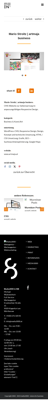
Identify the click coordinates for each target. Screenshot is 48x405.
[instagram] (10, 167)
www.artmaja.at (11, 154)
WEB (30, 242)
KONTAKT (32, 269)
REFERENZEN (33, 258)
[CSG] (13, 199)
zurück (28, 18)
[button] (6, 209)
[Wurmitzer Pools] (34, 199)
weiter (38, 18)
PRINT (30, 252)
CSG (6, 216)
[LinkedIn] (32, 91)
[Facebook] (19, 91)
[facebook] (5, 167)
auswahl (7, 219)
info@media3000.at (14, 321)
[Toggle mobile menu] (42, 4)
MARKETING (33, 247)
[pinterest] (19, 167)
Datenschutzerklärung (14, 359)
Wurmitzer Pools (33, 207)
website (13, 219)
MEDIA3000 (33, 263)
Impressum (8, 356)
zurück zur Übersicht (24, 172)
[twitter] (15, 167)
